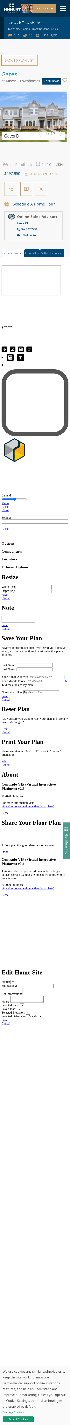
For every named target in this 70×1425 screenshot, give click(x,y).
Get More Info (66, 844)
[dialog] (35, 1395)
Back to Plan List (19, 60)
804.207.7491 (29, 229)
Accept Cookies (18, 1419)
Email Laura (28, 235)
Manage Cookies (13, 1412)
